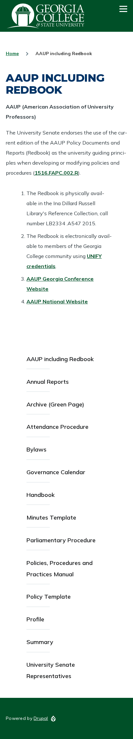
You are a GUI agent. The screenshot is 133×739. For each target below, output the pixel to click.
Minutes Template (51, 517)
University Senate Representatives (50, 670)
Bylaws (36, 449)
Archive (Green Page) (55, 404)
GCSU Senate (46, 16)
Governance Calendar (55, 472)
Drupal (41, 718)
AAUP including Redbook (60, 359)
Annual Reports (47, 381)
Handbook (40, 495)
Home (12, 53)
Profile (35, 619)
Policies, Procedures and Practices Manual (59, 568)
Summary (39, 642)
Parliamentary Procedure (61, 540)
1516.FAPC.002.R (56, 173)
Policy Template (48, 596)
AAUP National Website (57, 301)
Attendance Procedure (57, 426)
